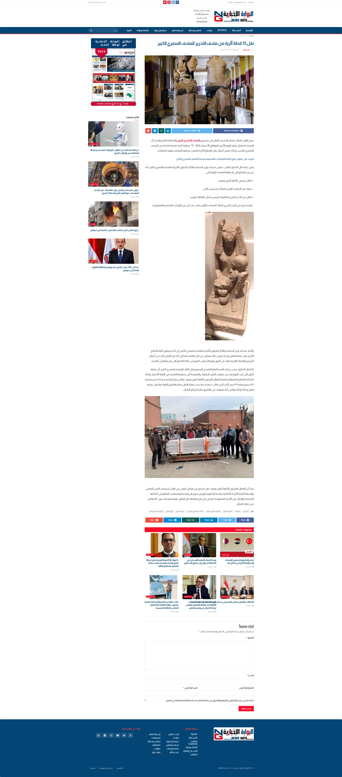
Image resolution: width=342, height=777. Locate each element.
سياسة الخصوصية (240, 2)
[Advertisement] (136, 15)
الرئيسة (251, 36)
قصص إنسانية (195, 30)
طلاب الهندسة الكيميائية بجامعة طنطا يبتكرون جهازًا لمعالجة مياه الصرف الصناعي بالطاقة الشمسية (161, 605)
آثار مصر (245, 511)
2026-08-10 (249, 606)
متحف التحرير (180, 511)
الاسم (250, 675)
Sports (222, 30)
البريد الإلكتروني (190, 688)
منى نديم (246, 50)
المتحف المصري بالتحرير (195, 511)
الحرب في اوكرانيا (190, 751)
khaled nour (222, 768)
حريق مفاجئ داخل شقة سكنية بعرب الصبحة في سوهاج (114, 230)
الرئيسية (251, 2)
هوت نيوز (156, 752)
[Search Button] (90, 30)
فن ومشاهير (177, 30)
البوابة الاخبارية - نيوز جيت (240, 768)
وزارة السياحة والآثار (156, 511)
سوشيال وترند (160, 30)
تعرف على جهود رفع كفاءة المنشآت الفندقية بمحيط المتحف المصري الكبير (215, 159)
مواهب (157, 748)
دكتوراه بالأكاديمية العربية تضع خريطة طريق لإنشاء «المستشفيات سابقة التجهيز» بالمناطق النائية (162, 563)
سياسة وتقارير (172, 745)
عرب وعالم (174, 752)
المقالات (193, 754)
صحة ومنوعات (172, 748)
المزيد (129, 30)
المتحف (237, 511)
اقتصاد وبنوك (143, 30)
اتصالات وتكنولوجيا (193, 742)
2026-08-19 (173, 570)
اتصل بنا (230, 2)
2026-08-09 (211, 612)
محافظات (93, 261)
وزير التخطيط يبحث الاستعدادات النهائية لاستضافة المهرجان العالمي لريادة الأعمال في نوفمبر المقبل (201, 605)
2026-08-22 (133, 157)
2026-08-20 (249, 567)
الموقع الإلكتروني (246, 688)
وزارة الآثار (169, 511)
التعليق (250, 637)
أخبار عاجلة (236, 30)
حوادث (209, 30)
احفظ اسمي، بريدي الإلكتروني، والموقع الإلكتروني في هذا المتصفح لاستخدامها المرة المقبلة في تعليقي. (209, 700)
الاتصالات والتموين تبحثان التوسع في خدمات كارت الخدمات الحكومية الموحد (222, 602)
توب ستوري (150, 596)
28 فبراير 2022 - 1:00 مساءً (230, 50)
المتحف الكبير (227, 511)
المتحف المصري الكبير (213, 511)
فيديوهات (155, 738)
